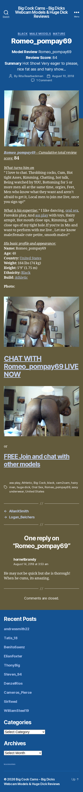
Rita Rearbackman (31, 76)
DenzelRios (13, 683)
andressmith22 (16, 629)
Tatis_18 (11, 638)
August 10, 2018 (63, 76)
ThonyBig (12, 665)
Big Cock (40, 483)
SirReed (10, 701)
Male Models (40, 33)
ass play (41, 215)
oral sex (71, 210)
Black (23, 33)
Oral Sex (37, 487)
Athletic (21, 277)
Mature (59, 33)
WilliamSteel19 (16, 711)
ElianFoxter (13, 656)
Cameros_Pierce (18, 692)
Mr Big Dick (13, 764)
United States (30, 258)
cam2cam (63, 483)
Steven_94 (13, 674)
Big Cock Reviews (7, 764)
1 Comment (44, 80)
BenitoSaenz (14, 647)
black (50, 483)
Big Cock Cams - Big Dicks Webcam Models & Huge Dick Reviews (41, 12)
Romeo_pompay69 (19, 152)
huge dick (23, 487)
